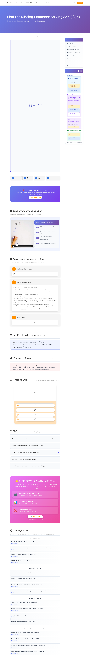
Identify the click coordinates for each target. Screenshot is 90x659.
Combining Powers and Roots (74, 110)
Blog (37, 2)
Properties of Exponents (72, 114)
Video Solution (72, 46)
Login (73, 2)
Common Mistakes (72, 55)
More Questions (72, 65)
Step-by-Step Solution (73, 49)
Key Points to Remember (74, 52)
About (41, 2)
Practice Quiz (71, 58)
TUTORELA (11, 2)
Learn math (19, 2)
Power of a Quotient (74, 126)
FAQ (69, 61)
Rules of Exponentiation (73, 90)
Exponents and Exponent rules (73, 86)
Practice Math (28, 2)
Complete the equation (73, 134)
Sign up (80, 2)
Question (70, 43)
